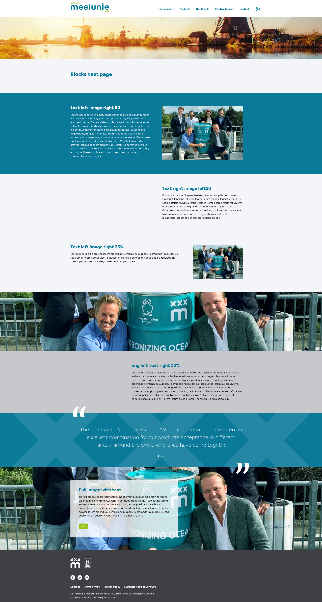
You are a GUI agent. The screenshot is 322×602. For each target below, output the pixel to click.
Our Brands (202, 9)
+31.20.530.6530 (112, 593)
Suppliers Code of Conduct (140, 586)
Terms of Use (92, 586)
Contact (244, 9)
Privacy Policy (112, 586)
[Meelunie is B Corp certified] (88, 562)
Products (184, 9)
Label (83, 526)
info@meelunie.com (144, 593)
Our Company (165, 9)
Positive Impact (224, 9)
